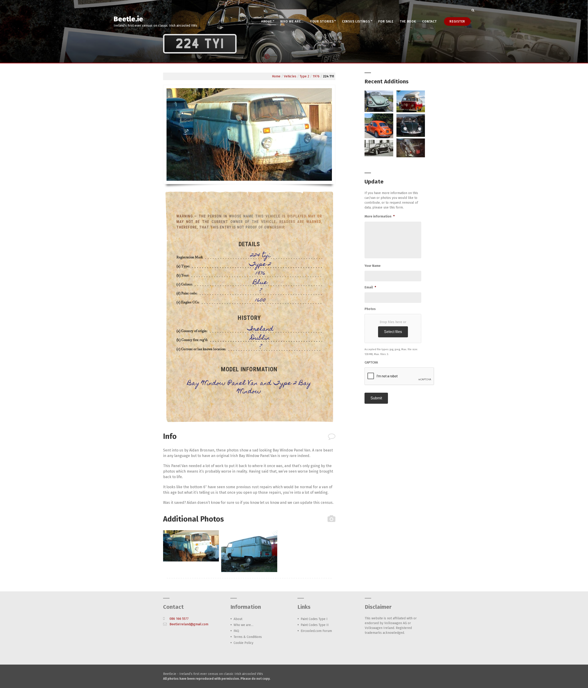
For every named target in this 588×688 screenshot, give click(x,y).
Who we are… (292, 21)
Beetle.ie (128, 19)
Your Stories (322, 21)
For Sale (385, 21)
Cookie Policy (243, 643)
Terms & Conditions (248, 637)
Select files (393, 332)
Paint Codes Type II (315, 625)
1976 (316, 76)
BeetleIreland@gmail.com (189, 624)
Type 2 (304, 76)
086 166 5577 (179, 619)
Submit (376, 398)
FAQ (236, 631)
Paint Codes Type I (314, 619)
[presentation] (399, 376)
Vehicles (290, 76)
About (266, 21)
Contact (429, 21)
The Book (408, 21)
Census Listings (356, 21)
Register (457, 21)
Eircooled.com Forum (316, 631)
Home (276, 76)
